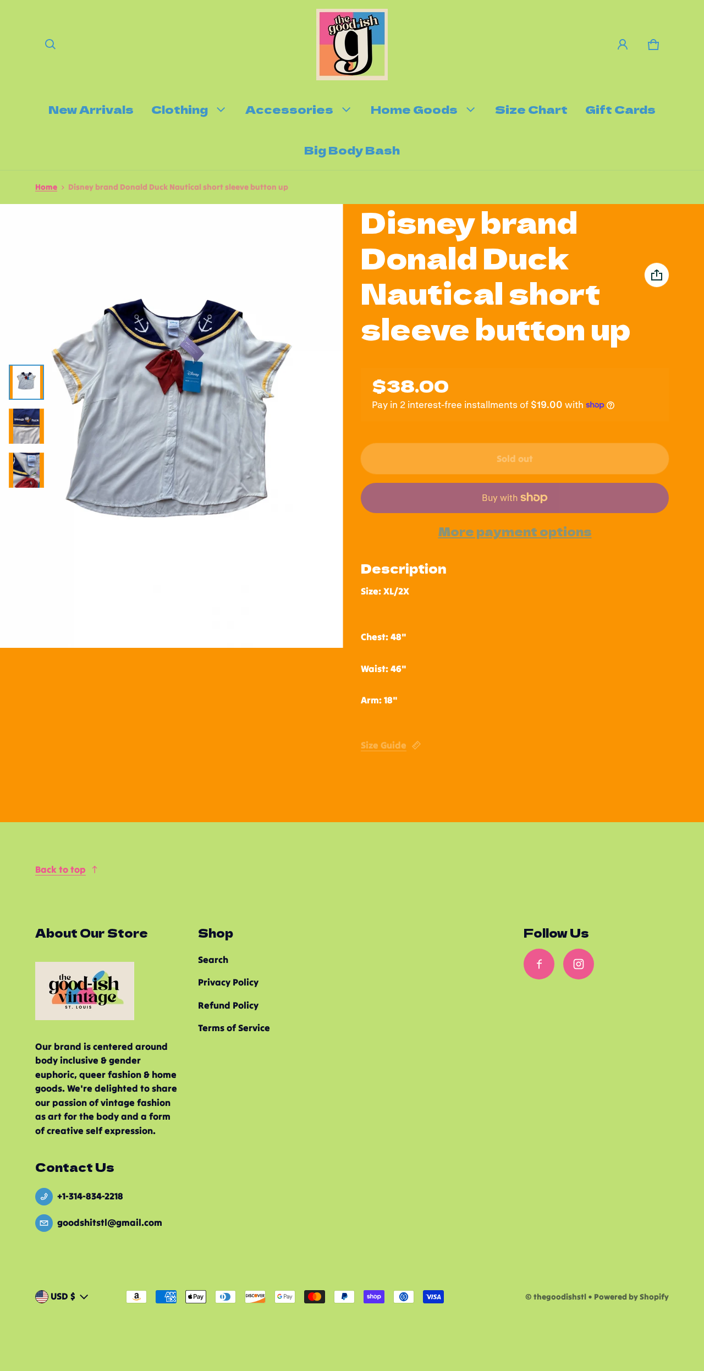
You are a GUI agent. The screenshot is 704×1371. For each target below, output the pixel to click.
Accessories (289, 109)
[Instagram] (578, 964)
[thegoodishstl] (352, 44)
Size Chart (531, 109)
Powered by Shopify (631, 1297)
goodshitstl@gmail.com (109, 1222)
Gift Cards (620, 109)
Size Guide (383, 745)
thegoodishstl (560, 1297)
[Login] (622, 44)
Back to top (60, 869)
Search (213, 960)
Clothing (179, 109)
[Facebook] (539, 964)
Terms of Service (234, 1028)
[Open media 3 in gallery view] (26, 470)
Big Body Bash (352, 149)
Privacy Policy (228, 982)
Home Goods (414, 109)
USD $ (63, 1296)
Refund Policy (228, 1005)
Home (46, 187)
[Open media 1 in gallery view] (26, 382)
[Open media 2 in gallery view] (26, 426)
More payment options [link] (515, 532)
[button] (50, 44)
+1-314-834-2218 (90, 1196)
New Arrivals (91, 109)
